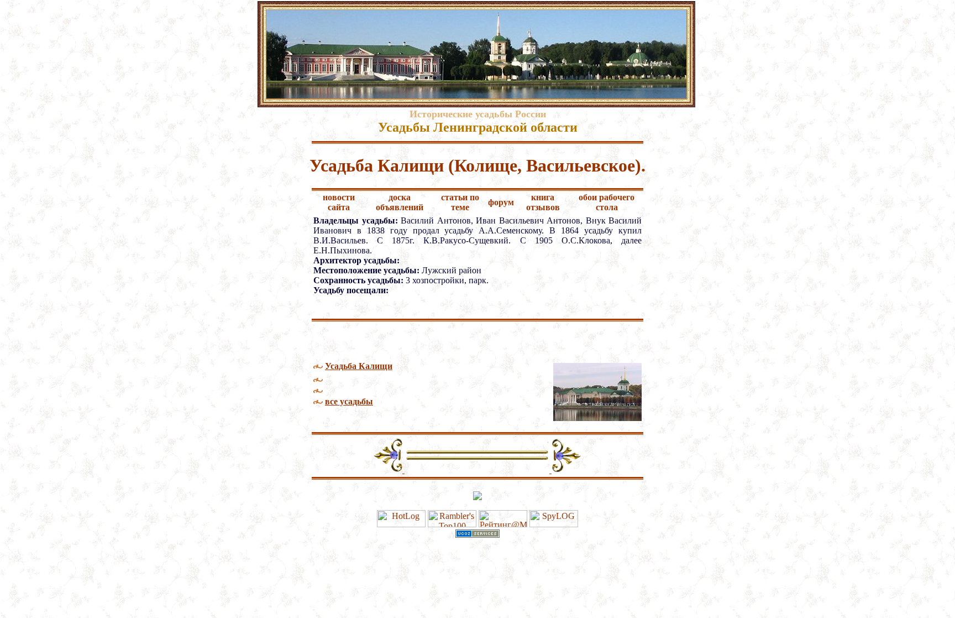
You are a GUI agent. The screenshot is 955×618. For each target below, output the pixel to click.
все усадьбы (349, 401)
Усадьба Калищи (358, 366)
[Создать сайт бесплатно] (477, 534)
